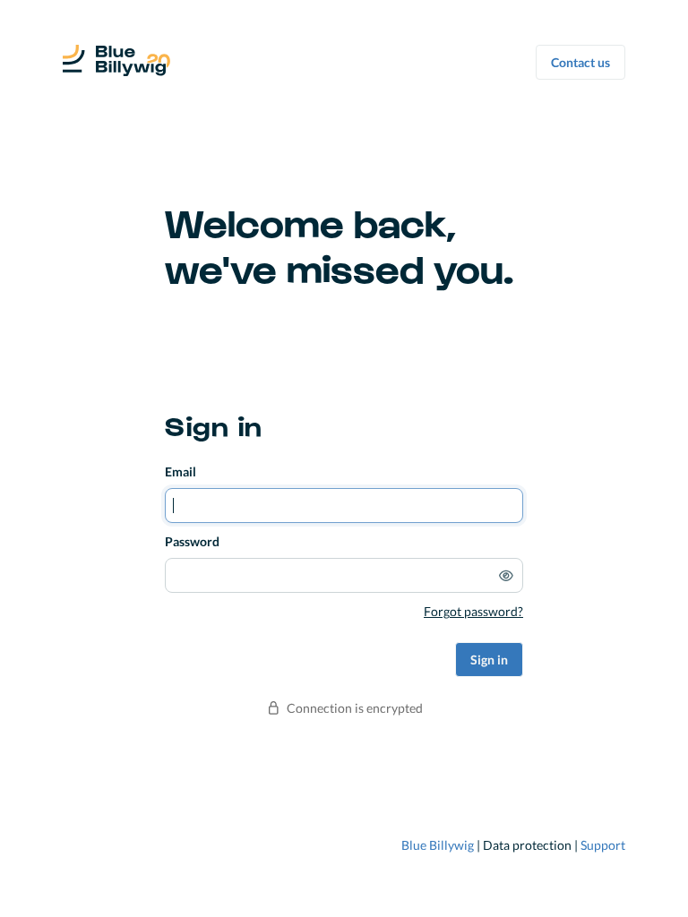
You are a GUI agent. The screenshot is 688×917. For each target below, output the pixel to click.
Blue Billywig (437, 845)
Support (602, 845)
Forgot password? (473, 611)
